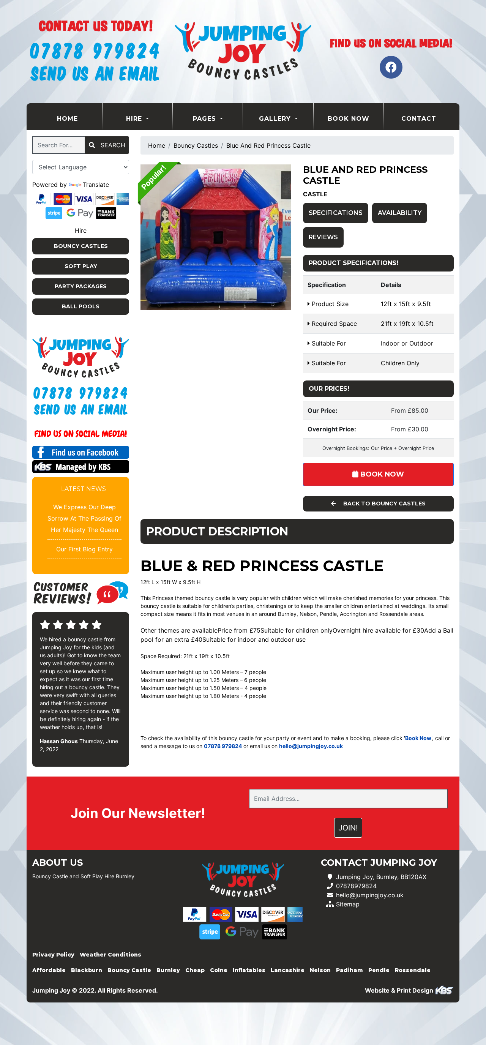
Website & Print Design (400, 990)
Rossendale (413, 970)
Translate (96, 184)
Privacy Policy (53, 954)
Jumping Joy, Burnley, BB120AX (381, 877)
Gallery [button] (276, 118)
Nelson (320, 970)
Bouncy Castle (129, 970)
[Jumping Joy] (243, 52)
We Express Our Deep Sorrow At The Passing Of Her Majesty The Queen (84, 518)
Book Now (348, 118)
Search (112, 145)
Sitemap (348, 904)
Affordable (49, 970)
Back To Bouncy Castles (384, 503)
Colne (218, 970)
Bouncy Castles (81, 246)
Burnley (168, 970)
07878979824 (356, 886)
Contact (418, 118)
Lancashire (288, 970)
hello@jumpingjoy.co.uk (370, 895)
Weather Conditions (110, 954)
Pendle (379, 970)
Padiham (349, 970)
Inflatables (249, 970)
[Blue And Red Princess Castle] (216, 237)
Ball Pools (80, 306)
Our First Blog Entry (84, 549)
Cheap (195, 970)
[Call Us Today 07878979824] (80, 393)
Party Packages (81, 286)
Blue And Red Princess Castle (268, 145)
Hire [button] (135, 118)
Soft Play (81, 266)
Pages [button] (205, 118)
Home (79, 118)
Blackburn (86, 970)
